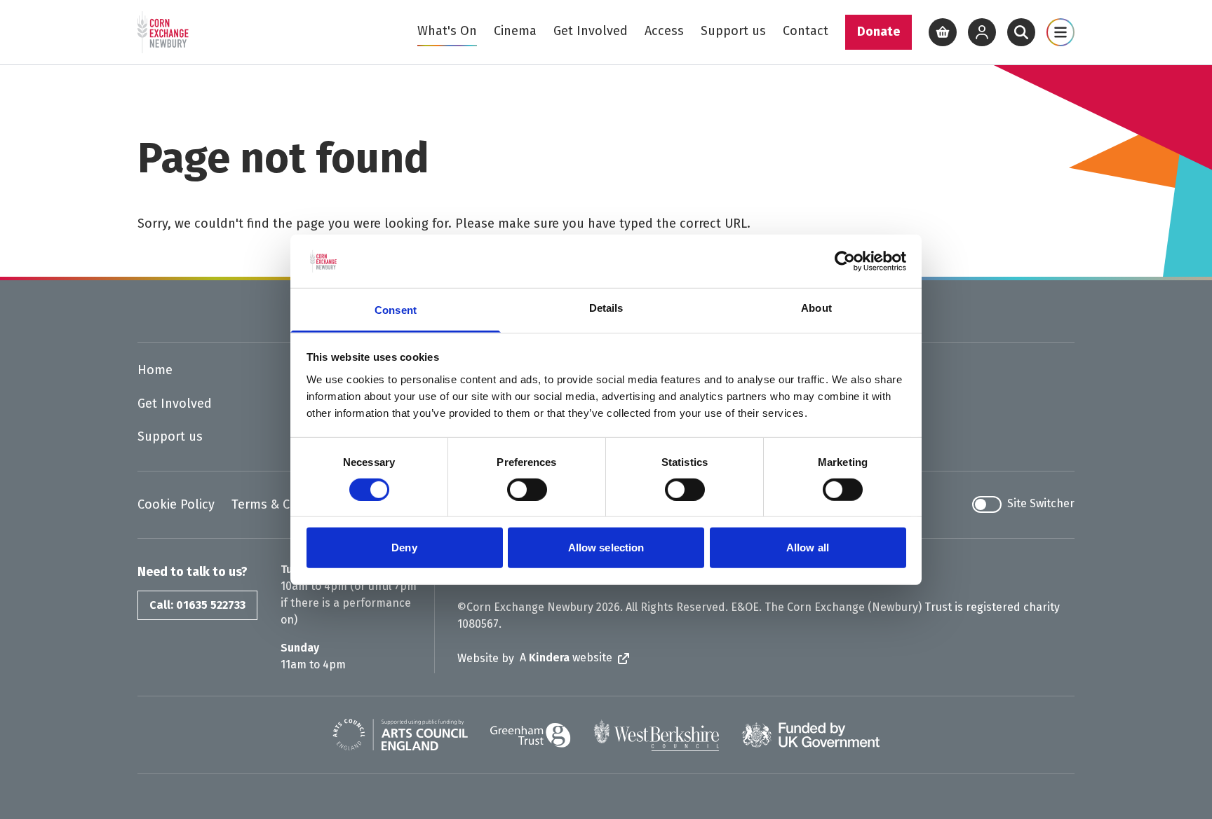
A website (566, 657)
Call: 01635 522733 (197, 605)
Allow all (807, 547)
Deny (404, 547)
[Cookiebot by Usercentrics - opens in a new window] (844, 261)
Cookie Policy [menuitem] (176, 504)
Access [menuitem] (664, 31)
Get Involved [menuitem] (590, 31)
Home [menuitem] (155, 370)
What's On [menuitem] (447, 31)
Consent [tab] (396, 310)
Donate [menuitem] (878, 31)
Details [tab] (606, 308)
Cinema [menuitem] (515, 31)
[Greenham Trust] (530, 735)
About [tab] (816, 308)
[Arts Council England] (400, 735)
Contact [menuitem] (805, 31)
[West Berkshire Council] (656, 735)
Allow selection (606, 547)
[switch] (527, 490)
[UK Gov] (810, 735)
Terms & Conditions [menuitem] (288, 504)
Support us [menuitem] (733, 31)
